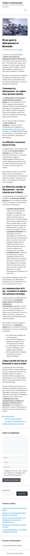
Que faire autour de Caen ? (13, 419)
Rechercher (6, 490)
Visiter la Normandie (12, 3)
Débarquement (9, 416)
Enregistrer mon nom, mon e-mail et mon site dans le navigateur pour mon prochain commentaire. (15, 473)
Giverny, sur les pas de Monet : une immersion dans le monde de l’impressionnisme (13, 520)
